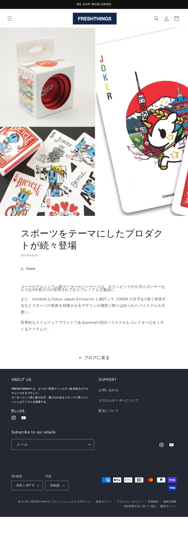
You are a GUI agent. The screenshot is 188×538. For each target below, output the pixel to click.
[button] (10, 19)
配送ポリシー (168, 506)
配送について (109, 411)
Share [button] (30, 268)
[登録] (89, 444)
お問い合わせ (109, 390)
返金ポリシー (104, 501)
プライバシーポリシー (129, 501)
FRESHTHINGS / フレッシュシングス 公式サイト (60, 501)
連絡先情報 (170, 501)
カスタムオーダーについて (119, 400)
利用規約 (153, 501)
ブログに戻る (97, 357)
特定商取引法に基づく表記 (140, 506)
